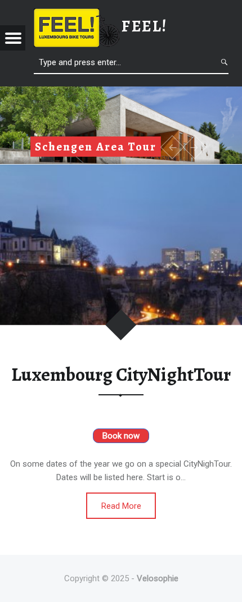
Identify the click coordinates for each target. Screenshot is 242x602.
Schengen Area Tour (95, 146)
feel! (145, 26)
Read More (121, 506)
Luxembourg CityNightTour (121, 374)
